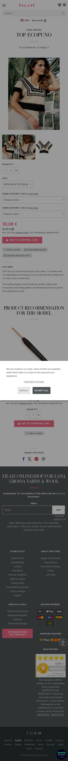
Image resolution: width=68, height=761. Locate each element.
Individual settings (34, 381)
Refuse (24, 390)
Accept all (41, 390)
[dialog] (34, 380)
